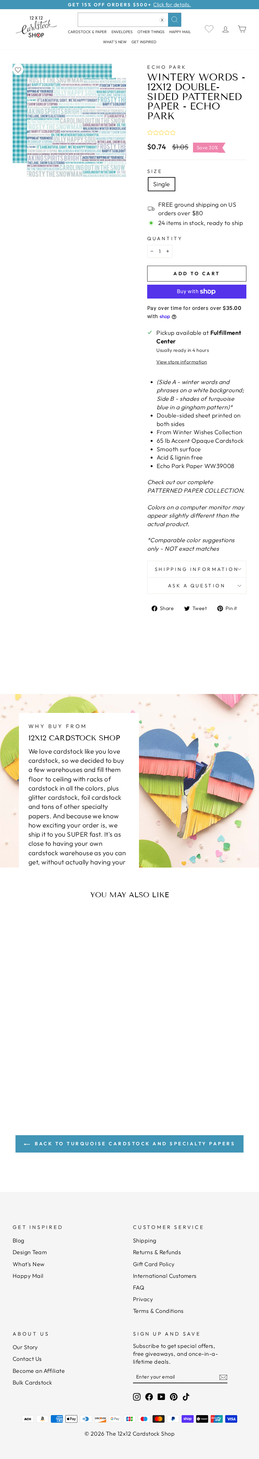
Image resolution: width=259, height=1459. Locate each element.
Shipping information (197, 569)
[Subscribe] (223, 1377)
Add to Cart (46, 1057)
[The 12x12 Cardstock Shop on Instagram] (137, 1397)
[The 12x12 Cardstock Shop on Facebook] (149, 1397)
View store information (181, 362)
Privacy (143, 1299)
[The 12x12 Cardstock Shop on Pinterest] (174, 1397)
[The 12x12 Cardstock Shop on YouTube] (161, 1397)
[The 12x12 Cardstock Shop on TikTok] (186, 1397)
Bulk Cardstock (32, 1382)
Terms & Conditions (158, 1310)
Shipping (144, 1240)
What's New (115, 41)
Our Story (25, 1347)
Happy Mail (28, 1275)
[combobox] (129, 20)
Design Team (30, 1252)
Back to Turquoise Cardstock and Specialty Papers (134, 1144)
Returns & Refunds (157, 1252)
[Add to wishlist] (18, 69)
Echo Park (167, 67)
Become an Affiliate (39, 1370)
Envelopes (122, 31)
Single (161, 184)
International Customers (165, 1275)
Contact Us (27, 1358)
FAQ (138, 1287)
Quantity (165, 238)
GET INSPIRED (143, 41)
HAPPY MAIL (180, 31)
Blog (18, 1240)
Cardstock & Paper (87, 31)
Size (154, 171)
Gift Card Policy (154, 1264)
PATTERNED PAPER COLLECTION (195, 490)
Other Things (151, 31)
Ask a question (197, 586)
